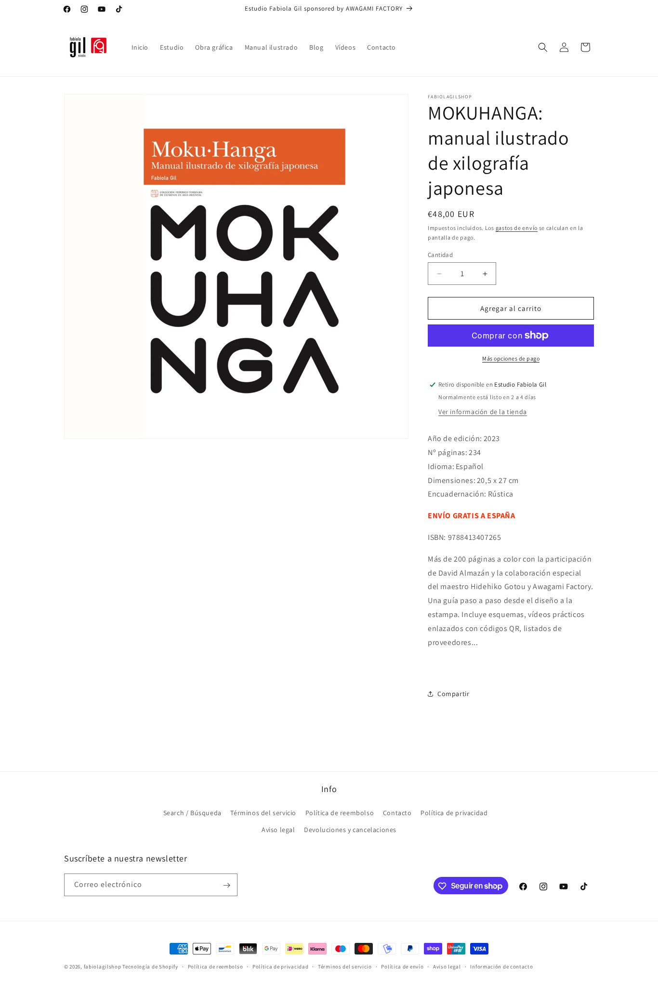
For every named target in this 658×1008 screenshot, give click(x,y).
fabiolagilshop (102, 966)
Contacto (397, 812)
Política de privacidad (454, 812)
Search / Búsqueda (192, 812)
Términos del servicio (263, 812)
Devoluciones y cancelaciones (350, 829)
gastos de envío (517, 227)
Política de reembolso (339, 812)
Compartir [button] (453, 693)
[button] (542, 47)
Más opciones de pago (511, 358)
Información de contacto (501, 966)
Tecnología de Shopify (150, 966)
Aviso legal (278, 829)
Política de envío (402, 966)
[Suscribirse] (226, 885)
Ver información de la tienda (482, 411)
